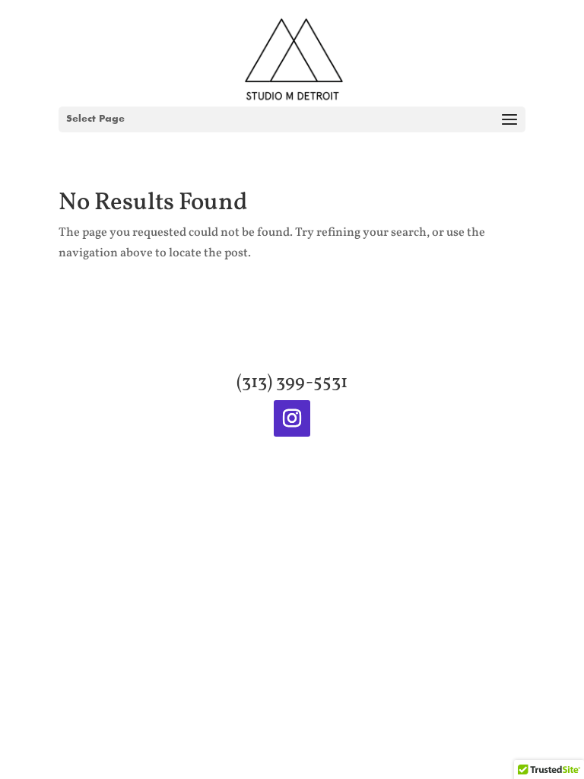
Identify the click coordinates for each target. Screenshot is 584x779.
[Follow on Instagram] (292, 418)
